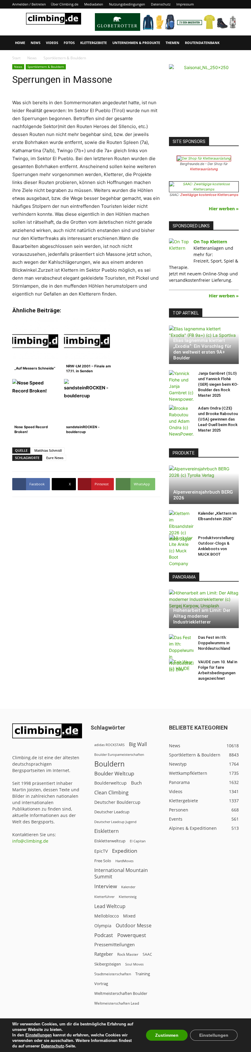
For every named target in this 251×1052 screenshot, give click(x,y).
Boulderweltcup (110, 783)
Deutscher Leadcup (111, 812)
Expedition (124, 851)
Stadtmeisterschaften (112, 974)
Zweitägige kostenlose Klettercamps (209, 195)
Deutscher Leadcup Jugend (115, 821)
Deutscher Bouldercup (117, 802)
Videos (52, 42)
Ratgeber (103, 954)
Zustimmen (166, 1035)
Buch (136, 783)
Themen (172, 42)
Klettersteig (128, 896)
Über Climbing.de (64, 4)
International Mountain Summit (121, 873)
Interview (105, 886)
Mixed (129, 916)
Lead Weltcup (110, 906)
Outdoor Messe (134, 925)
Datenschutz (160, 4)
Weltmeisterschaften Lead (116, 1003)
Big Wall (138, 744)
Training (142, 974)
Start (16, 58)
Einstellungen (38, 1035)
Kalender (128, 887)
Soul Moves (134, 964)
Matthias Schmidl (48, 450)
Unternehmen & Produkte (136, 42)
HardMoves (124, 861)
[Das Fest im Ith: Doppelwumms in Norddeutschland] (181, 653)
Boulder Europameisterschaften (119, 754)
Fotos (69, 42)
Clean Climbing (111, 792)
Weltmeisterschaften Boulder (120, 993)
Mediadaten (93, 4)
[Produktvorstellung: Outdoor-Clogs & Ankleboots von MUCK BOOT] (181, 551)
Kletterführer (104, 897)
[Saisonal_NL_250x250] (204, 99)
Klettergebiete (93, 42)
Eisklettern (106, 831)
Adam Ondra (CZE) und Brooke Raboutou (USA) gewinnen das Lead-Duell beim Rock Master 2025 (218, 419)
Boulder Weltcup (114, 773)
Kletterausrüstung (204, 169)
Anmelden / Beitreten (29, 4)
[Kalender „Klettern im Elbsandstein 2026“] (181, 526)
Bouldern (109, 764)
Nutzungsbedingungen (127, 4)
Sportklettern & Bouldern (46, 66)
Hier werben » (224, 209)
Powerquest (131, 935)
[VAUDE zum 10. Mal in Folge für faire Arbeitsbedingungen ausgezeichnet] (181, 668)
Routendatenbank (202, 42)
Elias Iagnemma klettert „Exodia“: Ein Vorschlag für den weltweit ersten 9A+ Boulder (202, 349)
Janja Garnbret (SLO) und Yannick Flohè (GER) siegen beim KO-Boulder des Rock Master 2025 (218, 384)
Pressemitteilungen (114, 944)
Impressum (185, 4)
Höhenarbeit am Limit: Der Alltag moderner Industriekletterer (201, 616)
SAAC (147, 954)
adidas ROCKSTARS (109, 744)
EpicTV (101, 851)
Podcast (103, 935)
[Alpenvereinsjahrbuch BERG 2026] (204, 484)
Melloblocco (106, 916)
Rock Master (127, 954)
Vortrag (101, 983)
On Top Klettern (210, 242)
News (35, 42)
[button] (231, 43)
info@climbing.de (30, 841)
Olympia (102, 926)
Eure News (54, 457)
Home (20, 42)
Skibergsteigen (107, 964)
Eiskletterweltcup (110, 841)
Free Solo (102, 860)
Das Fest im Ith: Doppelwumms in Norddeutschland (214, 643)
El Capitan (138, 841)
